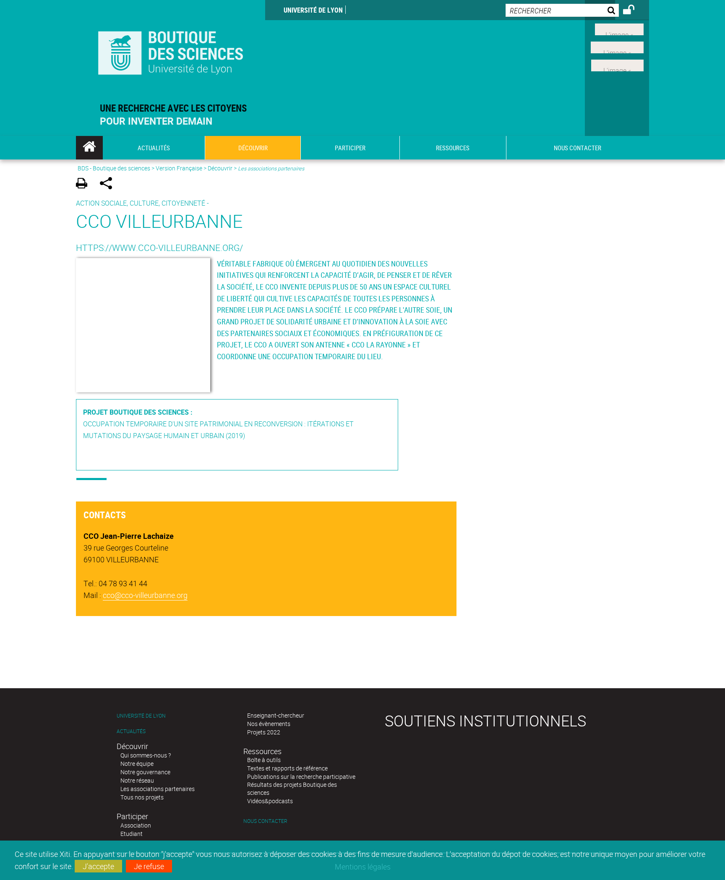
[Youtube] (617, 47)
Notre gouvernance (145, 772)
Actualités (131, 731)
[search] (562, 10)
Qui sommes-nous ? (145, 755)
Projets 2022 (263, 732)
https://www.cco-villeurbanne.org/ (159, 247)
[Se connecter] (634, 11)
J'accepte (98, 866)
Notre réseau (137, 780)
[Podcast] (617, 64)
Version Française (179, 168)
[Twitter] (619, 29)
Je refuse (149, 866)
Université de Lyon (313, 10)
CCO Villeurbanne (159, 221)
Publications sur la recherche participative (301, 777)
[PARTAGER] (109, 184)
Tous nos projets (142, 797)
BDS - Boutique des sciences (114, 168)
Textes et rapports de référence (287, 768)
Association (135, 825)
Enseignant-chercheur (275, 715)
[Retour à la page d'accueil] (170, 51)
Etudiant (131, 834)
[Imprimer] (84, 184)
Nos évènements (268, 724)
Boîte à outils (264, 760)
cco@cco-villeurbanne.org (145, 595)
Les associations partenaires (157, 789)
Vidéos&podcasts (270, 801)
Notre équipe (137, 764)
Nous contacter (265, 821)
